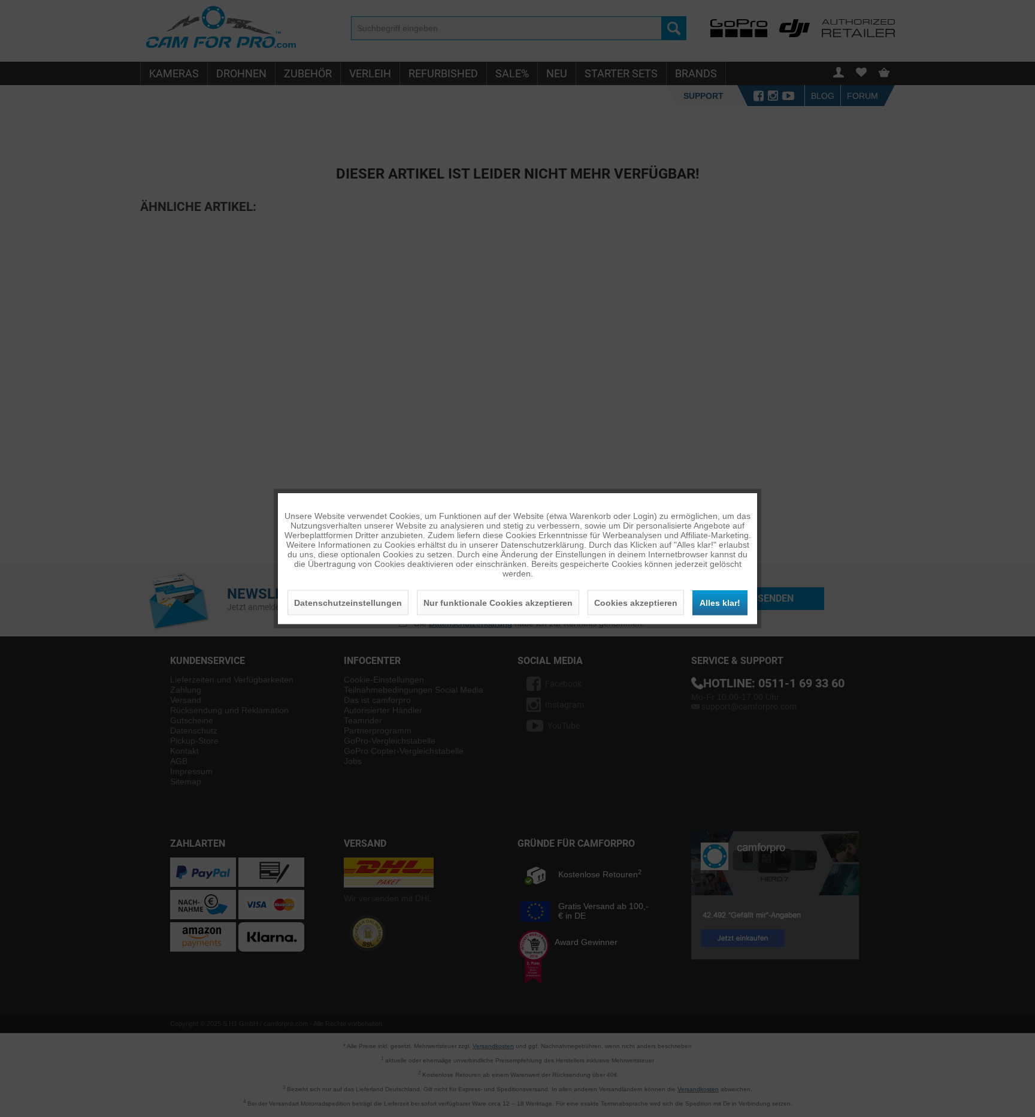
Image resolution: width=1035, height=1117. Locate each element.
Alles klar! (720, 603)
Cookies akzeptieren (635, 603)
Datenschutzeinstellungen (348, 603)
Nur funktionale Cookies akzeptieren (498, 603)
